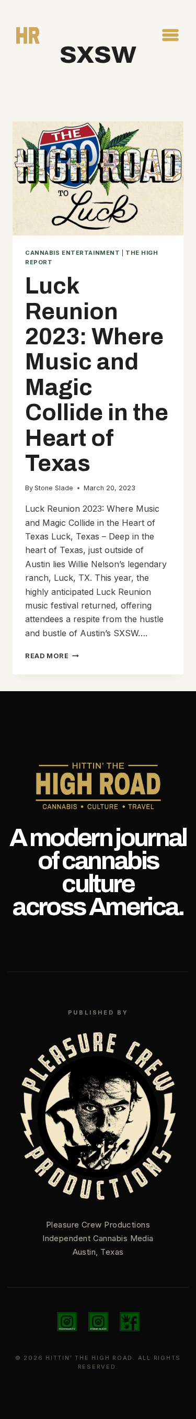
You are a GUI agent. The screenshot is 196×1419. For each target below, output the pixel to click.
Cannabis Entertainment (72, 252)
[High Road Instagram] (67, 1322)
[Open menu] (170, 35)
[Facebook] (130, 1322)
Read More (52, 656)
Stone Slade (53, 488)
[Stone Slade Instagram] (98, 1322)
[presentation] (98, 178)
